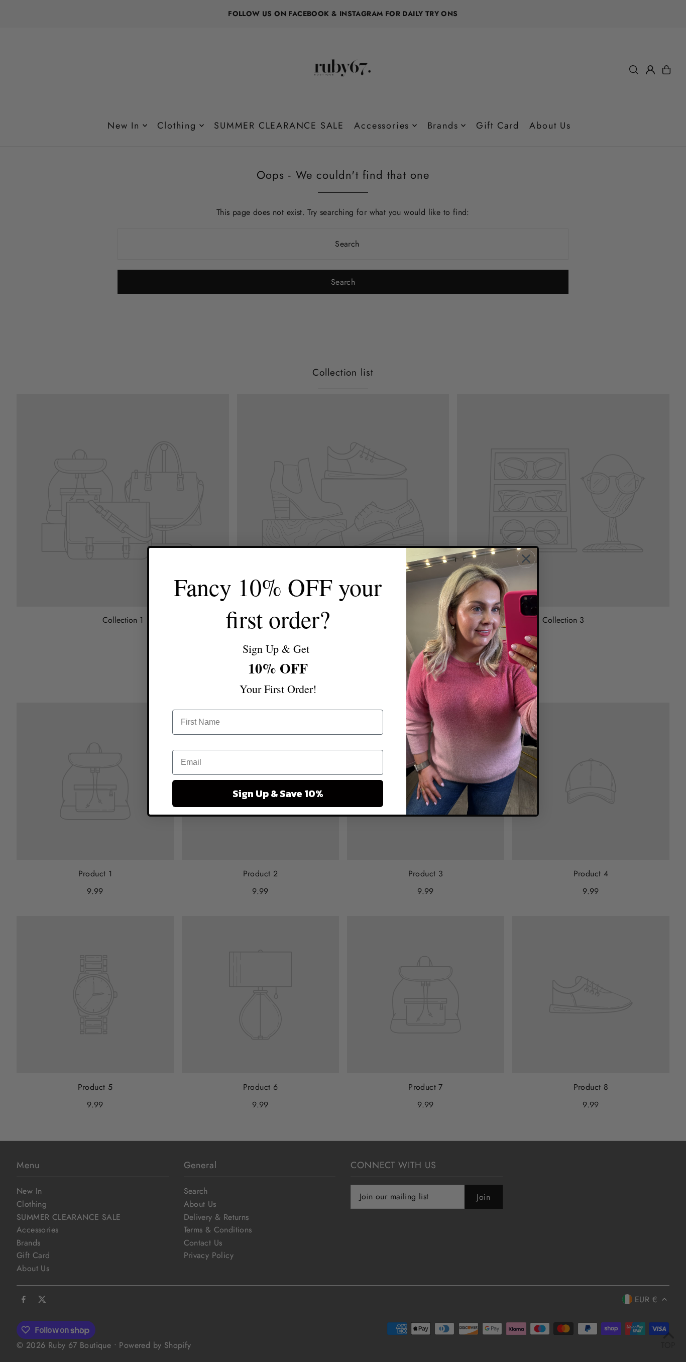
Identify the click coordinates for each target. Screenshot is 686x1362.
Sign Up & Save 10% (278, 793)
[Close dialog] (526, 558)
